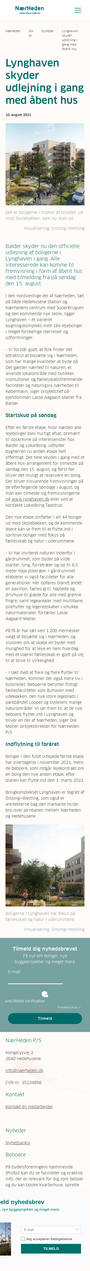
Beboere (16, 1154)
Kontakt (15, 1094)
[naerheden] (29, 10)
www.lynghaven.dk (30, 499)
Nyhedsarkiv (18, 1143)
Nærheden (13, 31)
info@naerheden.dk (24, 1070)
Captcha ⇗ (69, 1007)
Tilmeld (45, 1019)
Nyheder (48, 31)
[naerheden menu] (78, 10)
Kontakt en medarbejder (29, 1106)
